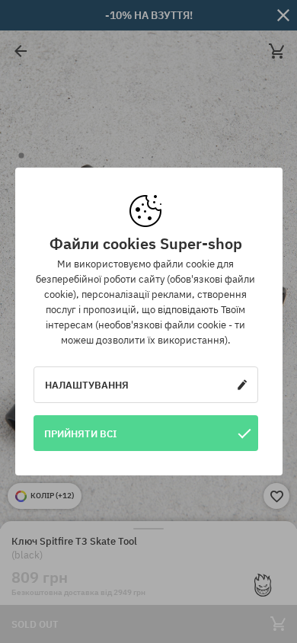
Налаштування (87, 385)
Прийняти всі (80, 433)
